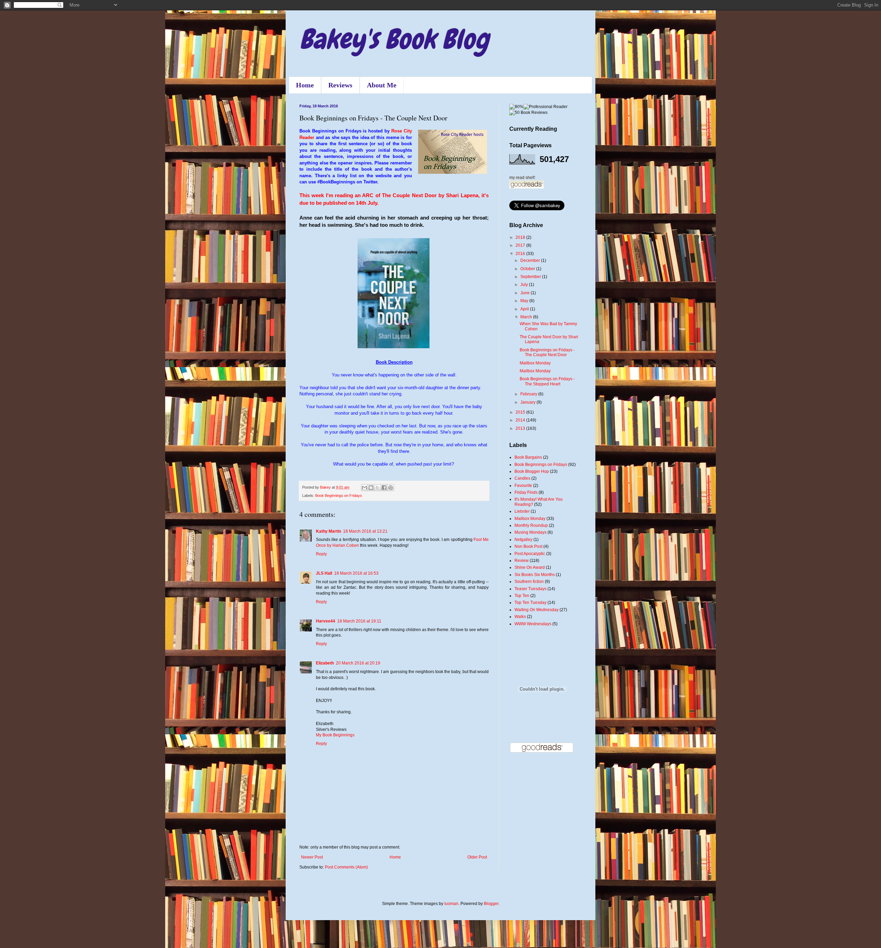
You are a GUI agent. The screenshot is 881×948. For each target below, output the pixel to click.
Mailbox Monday (535, 363)
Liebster (522, 511)
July (524, 284)
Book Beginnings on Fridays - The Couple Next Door (547, 352)
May (524, 300)
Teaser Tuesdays (530, 588)
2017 (521, 245)
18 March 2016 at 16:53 (356, 573)
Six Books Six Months (534, 574)
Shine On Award (529, 567)
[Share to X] (377, 487)
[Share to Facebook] (384, 487)
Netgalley (523, 539)
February (529, 394)
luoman (451, 903)
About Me (381, 85)
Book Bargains (528, 457)
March (526, 317)
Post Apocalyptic (529, 553)
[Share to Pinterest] (390, 487)
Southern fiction (529, 581)
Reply (321, 554)
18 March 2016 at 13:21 (365, 531)
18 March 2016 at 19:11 (359, 621)
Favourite (523, 485)
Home (305, 85)
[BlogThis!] (371, 487)
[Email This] (364, 487)
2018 (521, 237)
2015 (521, 412)
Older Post (477, 857)
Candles (522, 478)
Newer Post (312, 857)
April (525, 309)
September (531, 276)
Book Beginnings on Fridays (338, 495)
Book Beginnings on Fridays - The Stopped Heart (547, 381)
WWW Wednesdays (532, 623)
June (525, 292)
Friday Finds (526, 492)
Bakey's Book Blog (394, 39)
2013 (521, 428)
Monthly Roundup (531, 525)
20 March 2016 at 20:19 (358, 663)
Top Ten (521, 595)
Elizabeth (325, 663)
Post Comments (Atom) (346, 867)
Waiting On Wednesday (536, 609)
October (528, 268)
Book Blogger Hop (531, 471)
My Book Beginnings (335, 735)
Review (521, 560)
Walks (520, 616)
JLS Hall (324, 573)
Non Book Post (528, 546)
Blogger (491, 903)
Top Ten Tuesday (530, 602)
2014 (521, 420)
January (528, 402)
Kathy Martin (328, 531)
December (530, 260)
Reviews (340, 85)
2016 (521, 253)
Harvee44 (325, 621)
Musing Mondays (530, 532)
